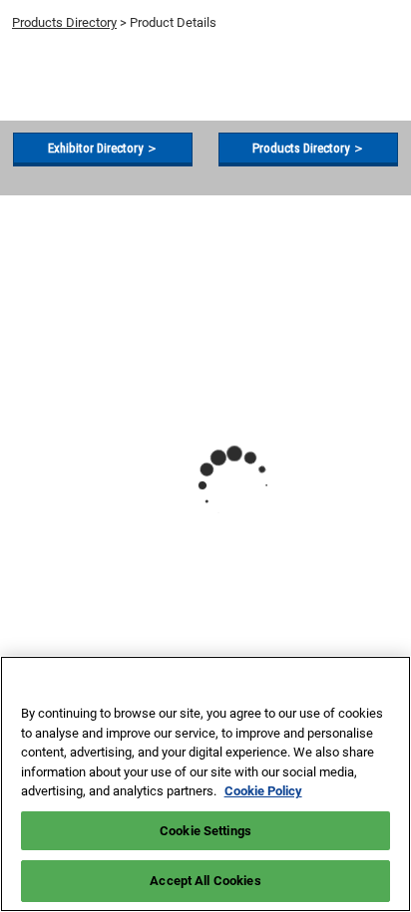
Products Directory (64, 22)
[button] (103, 148)
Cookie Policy (263, 790)
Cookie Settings (205, 830)
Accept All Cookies (205, 880)
